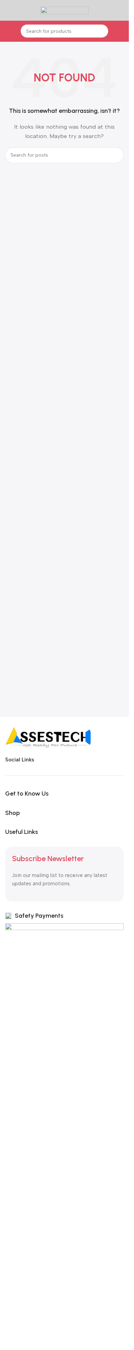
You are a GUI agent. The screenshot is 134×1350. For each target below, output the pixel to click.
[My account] (121, 10)
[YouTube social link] (78, 760)
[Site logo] (65, 10)
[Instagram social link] (66, 760)
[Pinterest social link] (91, 760)
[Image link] (48, 737)
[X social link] (53, 760)
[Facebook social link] (41, 760)
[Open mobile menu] (8, 10)
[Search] (101, 31)
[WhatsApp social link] (103, 760)
